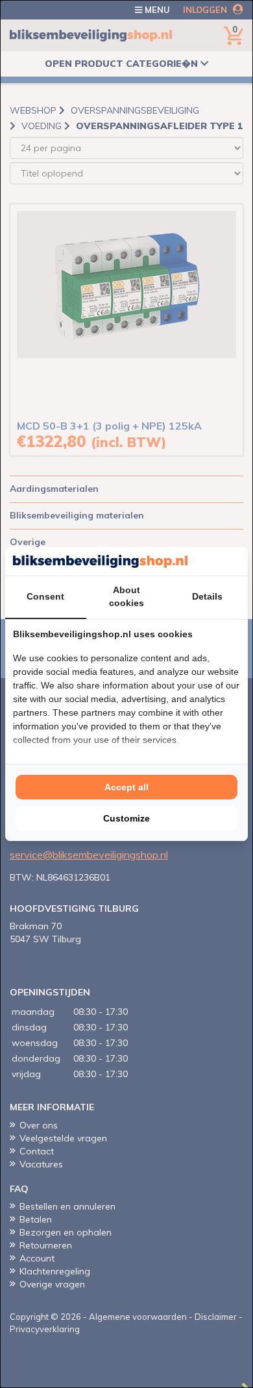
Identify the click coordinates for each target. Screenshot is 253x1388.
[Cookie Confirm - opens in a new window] (237, 561)
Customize (126, 818)
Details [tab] (207, 596)
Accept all (126, 787)
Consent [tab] (45, 596)
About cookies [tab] (126, 596)
